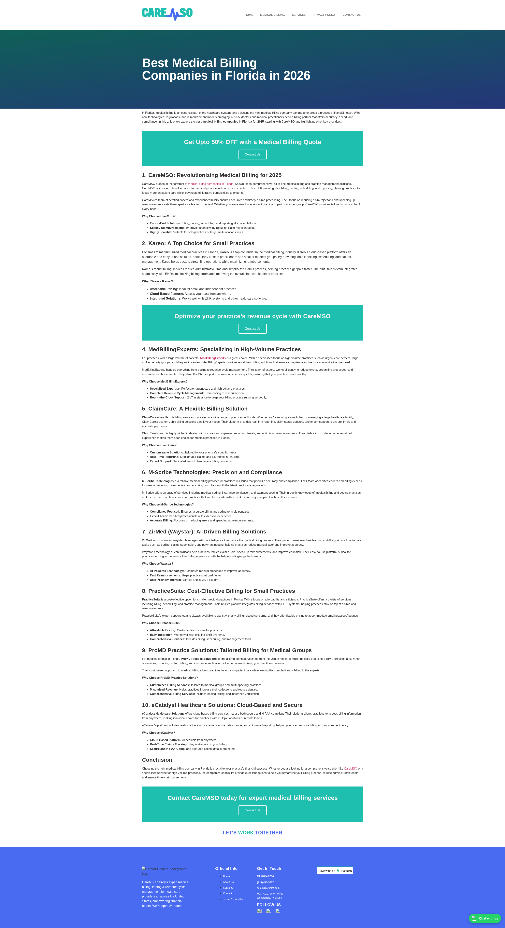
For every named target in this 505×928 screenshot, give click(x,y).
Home (249, 14)
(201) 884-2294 (265, 876)
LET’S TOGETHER (252, 832)
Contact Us (252, 154)
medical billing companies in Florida (210, 183)
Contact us (352, 14)
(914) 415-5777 (265, 882)
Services (299, 14)
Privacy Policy (324, 14)
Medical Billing (272, 14)
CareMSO (350, 768)
